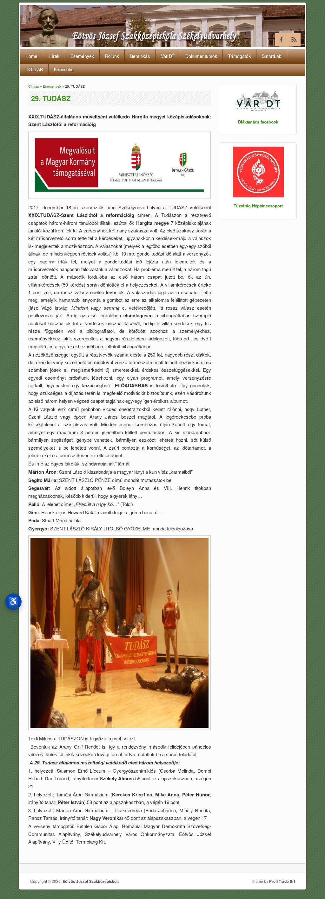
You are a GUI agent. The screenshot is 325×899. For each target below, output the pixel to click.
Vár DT (168, 56)
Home (31, 56)
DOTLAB (34, 69)
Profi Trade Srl (282, 881)
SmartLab (272, 56)
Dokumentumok (201, 56)
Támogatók (239, 56)
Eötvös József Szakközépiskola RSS (294, 39)
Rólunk (112, 56)
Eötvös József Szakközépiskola (91, 881)
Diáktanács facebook (258, 122)
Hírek (54, 56)
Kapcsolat (64, 69)
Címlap (33, 86)
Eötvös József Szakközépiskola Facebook (281, 39)
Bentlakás (140, 56)
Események (82, 56)
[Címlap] (162, 45)
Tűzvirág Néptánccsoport (258, 206)
